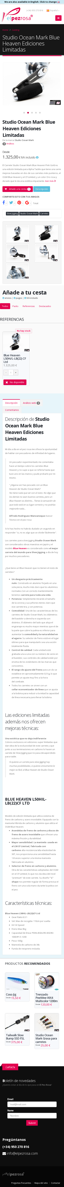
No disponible (17, 382)
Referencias (29, 306)
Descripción (41, 188)
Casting (15, 29)
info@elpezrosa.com (22, 1153)
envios (7, 297)
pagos (18, 297)
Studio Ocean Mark (24, 140)
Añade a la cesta (19, 188)
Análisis (9, 143)
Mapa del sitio (41, 1183)
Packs (15, 306)
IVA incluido (32, 297)
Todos (5, 306)
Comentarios (12, 409)
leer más (49, 180)
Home (5, 29)
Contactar (55, 1183)
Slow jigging (12, 213)
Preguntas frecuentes (21, 1183)
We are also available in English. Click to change (30, 1)
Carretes (44, 213)
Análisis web (31, 402)
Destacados (45, 306)
